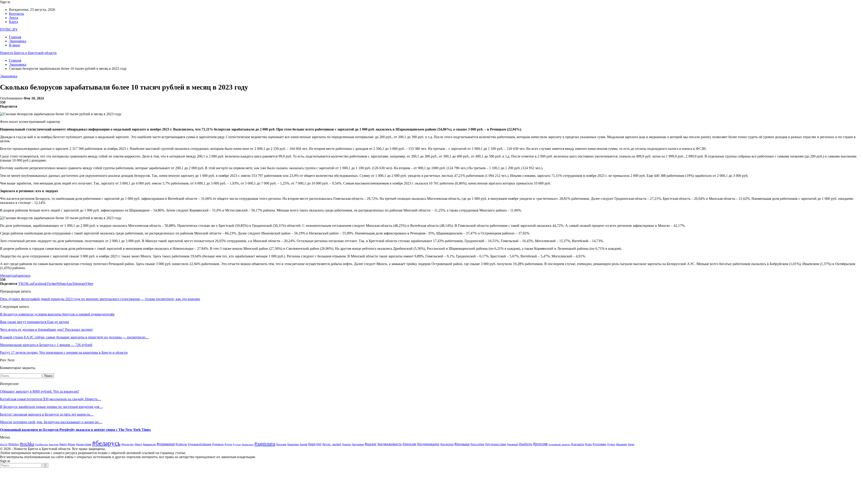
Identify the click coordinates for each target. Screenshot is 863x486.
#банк (71, 444)
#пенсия (409, 444)
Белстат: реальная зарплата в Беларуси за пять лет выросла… (46, 414)
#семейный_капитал (559, 444)
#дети (228, 444)
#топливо (599, 444)
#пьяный (512, 444)
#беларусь (7, 275)
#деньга (218, 444)
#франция (621, 444)
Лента (13, 18)
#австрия (53, 444)
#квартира (293, 444)
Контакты (16, 14)
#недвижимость (389, 444)
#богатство (127, 444)
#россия (540, 443)
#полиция (447, 444)
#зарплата (22, 275)
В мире (14, 45)
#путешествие (495, 444)
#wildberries (41, 444)
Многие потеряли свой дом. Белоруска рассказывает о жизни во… (51, 422)
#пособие (477, 444)
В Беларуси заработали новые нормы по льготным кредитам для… (51, 407)
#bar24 (3, 444)
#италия (281, 444)
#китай (303, 444)
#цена (631, 444)
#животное (248, 444)
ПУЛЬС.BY (9, 29)
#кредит (314, 444)
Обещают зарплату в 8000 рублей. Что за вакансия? (39, 391)
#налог (370, 444)
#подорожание (428, 444)
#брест (138, 444)
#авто (63, 444)
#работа (525, 444)
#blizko (13, 444)
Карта (13, 22)
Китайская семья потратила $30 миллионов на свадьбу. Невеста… (50, 399)
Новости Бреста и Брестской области (28, 53)
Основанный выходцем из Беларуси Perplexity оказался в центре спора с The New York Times (75, 430)
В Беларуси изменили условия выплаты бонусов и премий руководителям (57, 314)
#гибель (181, 444)
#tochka (27, 443)
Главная (15, 37)
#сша (588, 444)
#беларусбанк (83, 444)
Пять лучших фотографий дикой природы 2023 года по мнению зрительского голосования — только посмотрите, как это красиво (100, 299)
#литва (346, 444)
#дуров (237, 444)
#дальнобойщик (199, 444)
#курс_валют (331, 444)
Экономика (17, 41)
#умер (611, 444)
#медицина (358, 444)
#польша (461, 444)
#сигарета (577, 444)
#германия (166, 444)
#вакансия (149, 444)
